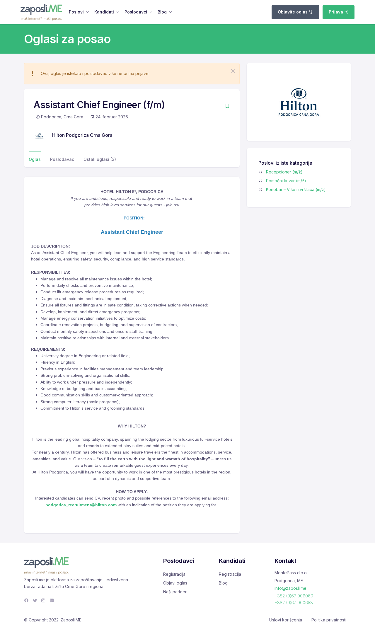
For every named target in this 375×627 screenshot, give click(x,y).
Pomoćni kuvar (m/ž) (286, 180)
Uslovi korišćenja (285, 619)
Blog (162, 11)
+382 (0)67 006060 (294, 595)
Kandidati (104, 11)
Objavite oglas (293, 11)
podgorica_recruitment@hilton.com (81, 504)
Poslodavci (136, 11)
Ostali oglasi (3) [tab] (99, 159)
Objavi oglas (175, 582)
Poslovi (76, 11)
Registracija (174, 574)
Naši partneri (175, 591)
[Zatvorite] (232, 71)
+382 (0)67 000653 (294, 602)
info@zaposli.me (290, 588)
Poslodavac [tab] (62, 159)
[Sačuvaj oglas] (227, 106)
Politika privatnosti (328, 619)
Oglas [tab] (35, 159)
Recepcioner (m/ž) (284, 171)
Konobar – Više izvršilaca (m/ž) (296, 189)
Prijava (336, 11)
